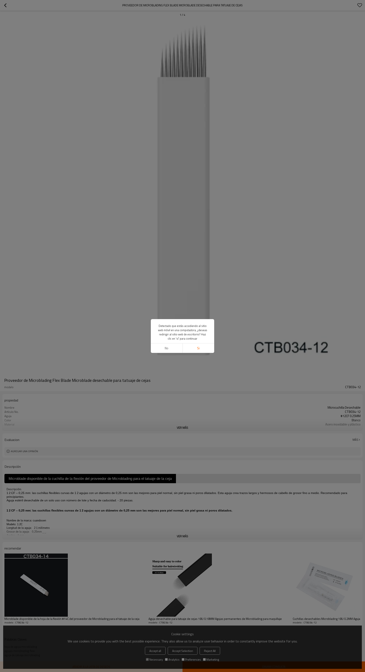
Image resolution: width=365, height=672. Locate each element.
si (198, 348)
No (166, 348)
